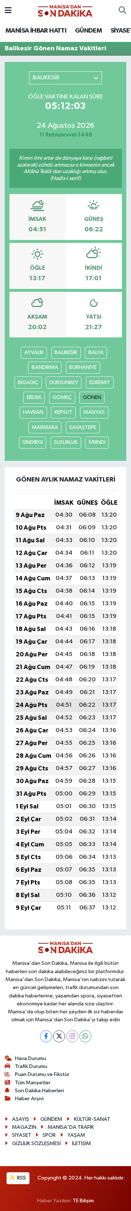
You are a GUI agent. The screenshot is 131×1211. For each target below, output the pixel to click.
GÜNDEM (88, 31)
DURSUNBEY (63, 382)
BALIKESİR (66, 352)
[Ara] (122, 11)
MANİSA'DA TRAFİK (71, 1127)
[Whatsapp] (85, 1036)
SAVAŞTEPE (82, 427)
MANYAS (94, 412)
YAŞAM (76, 1135)
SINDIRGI (33, 442)
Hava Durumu (30, 1058)
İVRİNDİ (97, 442)
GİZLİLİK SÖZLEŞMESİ (36, 1143)
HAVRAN (33, 412)
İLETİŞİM (81, 1143)
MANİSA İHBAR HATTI (35, 31)
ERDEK (34, 397)
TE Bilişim (83, 1200)
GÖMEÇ (62, 397)
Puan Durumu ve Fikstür (42, 1074)
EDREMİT (99, 382)
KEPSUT (63, 412)
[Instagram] (72, 1036)
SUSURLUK (66, 442)
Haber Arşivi (29, 1098)
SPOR (49, 1135)
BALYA (96, 352)
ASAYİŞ (20, 1119)
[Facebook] (46, 1036)
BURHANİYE (82, 367)
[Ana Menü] (8, 11)
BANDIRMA (45, 367)
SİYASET (21, 1135)
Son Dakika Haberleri (39, 1090)
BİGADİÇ (28, 382)
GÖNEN (92, 397)
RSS (21, 1178)
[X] (59, 1036)
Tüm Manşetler (33, 1082)
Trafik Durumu (31, 1066)
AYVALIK (34, 352)
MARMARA (45, 427)
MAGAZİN (24, 1127)
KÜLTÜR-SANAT (92, 1119)
